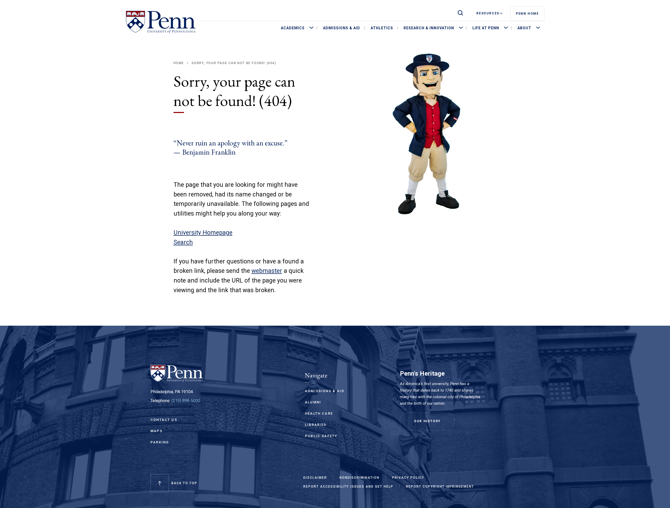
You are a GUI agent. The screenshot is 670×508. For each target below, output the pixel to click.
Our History (427, 421)
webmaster (267, 270)
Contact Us (163, 420)
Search (183, 242)
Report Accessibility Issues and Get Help (348, 486)
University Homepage (203, 232)
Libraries (316, 425)
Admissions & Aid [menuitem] (341, 28)
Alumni (313, 402)
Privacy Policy (408, 477)
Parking (159, 442)
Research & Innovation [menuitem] (429, 28)
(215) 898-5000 (185, 400)
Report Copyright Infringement (440, 486)
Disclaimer (315, 477)
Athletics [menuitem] (382, 28)
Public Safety (321, 436)
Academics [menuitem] (293, 28)
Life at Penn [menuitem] (485, 28)
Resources (487, 13)
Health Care (319, 413)
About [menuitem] (524, 28)
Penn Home (527, 13)
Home (179, 63)
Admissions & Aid (324, 391)
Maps (156, 431)
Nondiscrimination (359, 477)
